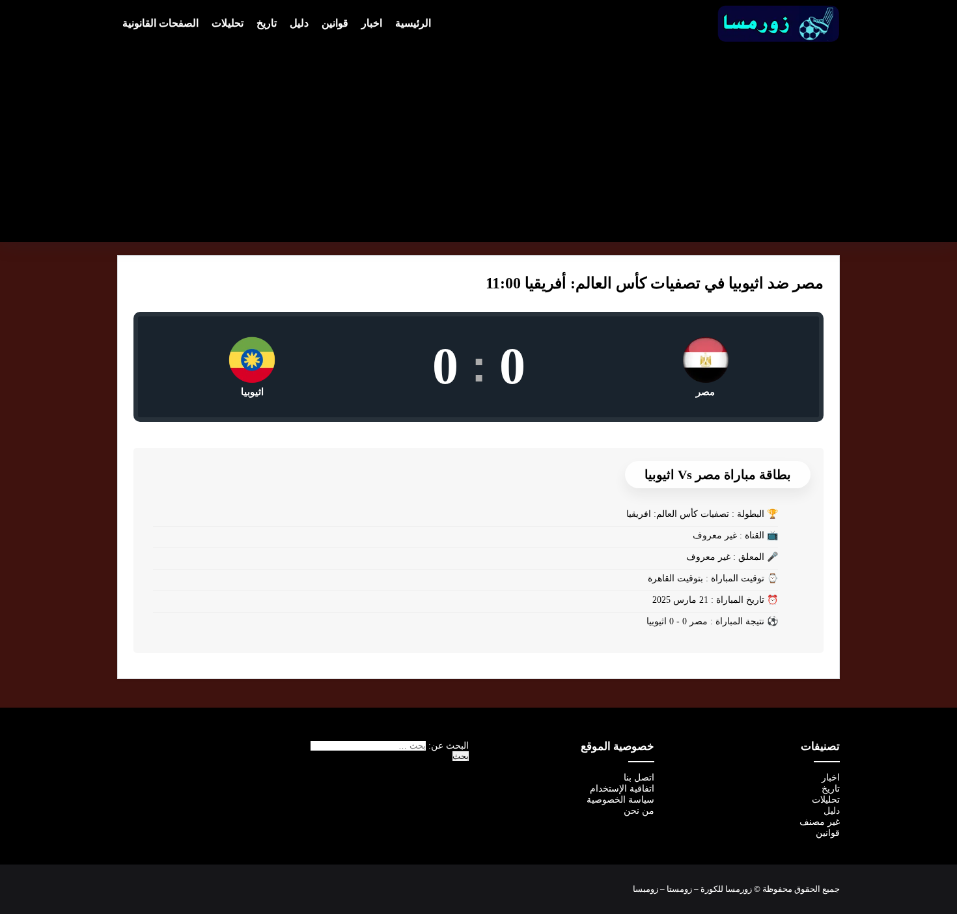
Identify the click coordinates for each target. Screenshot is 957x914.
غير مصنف (819, 822)
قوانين (335, 23)
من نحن (639, 811)
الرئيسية (413, 23)
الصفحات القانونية (160, 23)
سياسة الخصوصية (620, 800)
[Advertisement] (478, 140)
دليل (299, 23)
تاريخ (267, 23)
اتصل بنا (639, 777)
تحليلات (227, 23)
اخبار (371, 23)
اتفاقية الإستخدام (622, 789)
